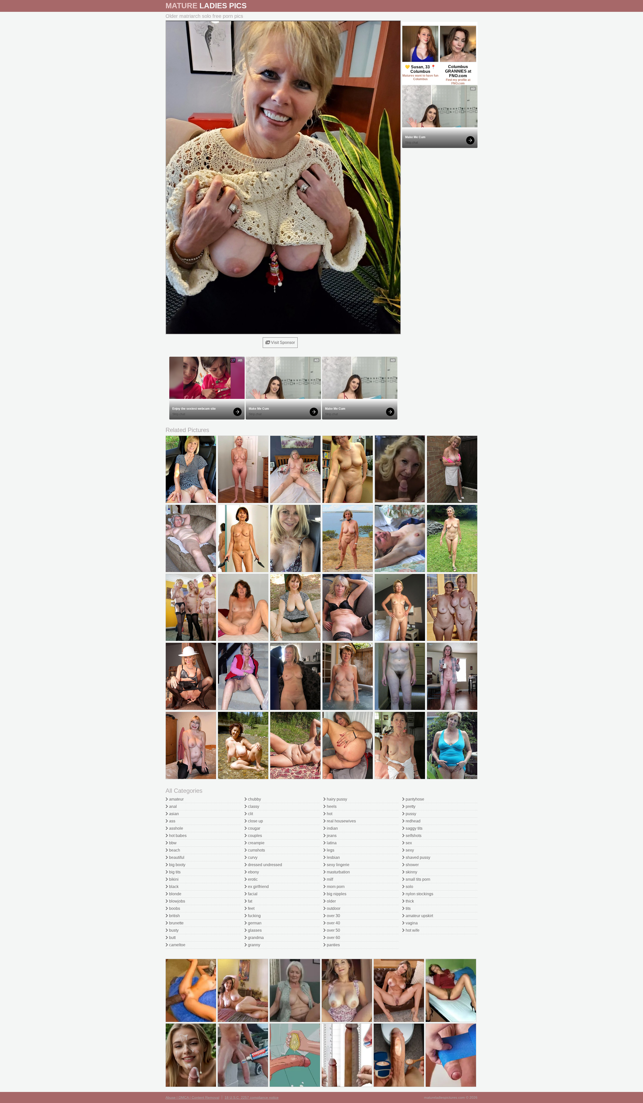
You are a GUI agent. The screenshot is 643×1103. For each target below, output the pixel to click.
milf (329, 879)
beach (174, 850)
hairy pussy (336, 799)
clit (250, 814)
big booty (176, 865)
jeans (331, 835)
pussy (410, 814)
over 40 (333, 923)
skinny (411, 872)
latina (331, 843)
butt (172, 937)
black (173, 886)
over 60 (333, 937)
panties (333, 945)
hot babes (177, 835)
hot (329, 814)
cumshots (256, 850)
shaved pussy (417, 857)
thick (409, 901)
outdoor (333, 908)
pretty (410, 806)
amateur (176, 799)
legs (330, 850)
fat (249, 901)
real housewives (341, 821)
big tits (174, 872)
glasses (254, 930)
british (174, 916)
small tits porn (417, 879)
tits (408, 908)
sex (408, 843)
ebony (253, 872)
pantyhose (414, 799)
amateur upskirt (419, 916)
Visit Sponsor (282, 342)
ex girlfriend (258, 886)
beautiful (176, 857)
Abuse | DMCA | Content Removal (192, 1097)
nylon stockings (419, 894)
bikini (173, 879)
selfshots (413, 835)
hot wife (412, 930)
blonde (174, 894)
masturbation (338, 872)
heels (331, 806)
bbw (172, 843)
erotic (252, 879)
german (254, 923)
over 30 (333, 916)
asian (173, 814)
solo (409, 886)
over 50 (333, 930)
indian (332, 828)
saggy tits (413, 828)
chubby (254, 799)
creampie (255, 843)
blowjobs (176, 901)
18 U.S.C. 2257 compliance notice (252, 1097)
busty (173, 930)
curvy (252, 857)
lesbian (333, 857)
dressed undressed (264, 865)
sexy (409, 850)
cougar (253, 828)
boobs (174, 908)
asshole (175, 828)
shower (412, 865)
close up (255, 821)
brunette (176, 923)
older (331, 901)
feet (250, 908)
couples (254, 835)
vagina (411, 923)
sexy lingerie (337, 865)
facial (252, 894)
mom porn (335, 886)
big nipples (336, 894)
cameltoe (176, 945)
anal (172, 806)
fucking (254, 916)
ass (171, 821)
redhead (412, 821)
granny (253, 945)
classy (253, 806)
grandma (255, 937)
